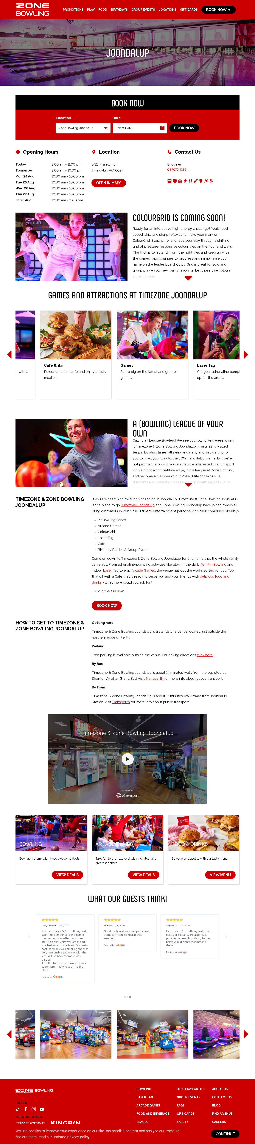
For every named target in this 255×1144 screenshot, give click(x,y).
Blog (216, 1105)
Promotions (73, 9)
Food (102, 9)
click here (205, 655)
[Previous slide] (9, 355)
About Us (220, 1089)
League (142, 1122)
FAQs (181, 1105)
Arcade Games (143, 570)
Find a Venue (222, 1113)
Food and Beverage (152, 1113)
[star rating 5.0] (65, 920)
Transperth (154, 678)
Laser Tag (111, 570)
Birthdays (119, 9)
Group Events (143, 9)
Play (91, 9)
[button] (29, 936)
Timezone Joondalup (138, 505)
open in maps (108, 183)
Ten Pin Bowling (213, 564)
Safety (182, 1122)
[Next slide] (246, 355)
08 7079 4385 (176, 169)
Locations (167, 9)
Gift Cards (189, 9)
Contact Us (222, 1097)
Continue (225, 1134)
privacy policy (78, 1137)
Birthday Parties (191, 1089)
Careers (219, 1122)
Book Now (184, 128)
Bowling (143, 1089)
